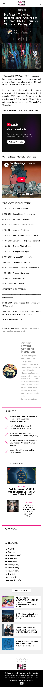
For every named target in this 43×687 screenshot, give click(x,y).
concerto (24, 328)
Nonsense (9, 577)
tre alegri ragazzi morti (16, 331)
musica (36, 328)
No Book (9, 552)
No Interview (10, 555)
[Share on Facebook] (14, 39)
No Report (9, 567)
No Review (9, 571)
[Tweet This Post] (19, 39)
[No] (40, 678)
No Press (9, 564)
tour (4, 331)
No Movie (9, 558)
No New (8, 561)
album (17, 328)
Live (30, 328)
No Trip (8, 574)
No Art (8, 549)
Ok (22, 683)
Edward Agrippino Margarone (25, 31)
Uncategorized (11, 580)
